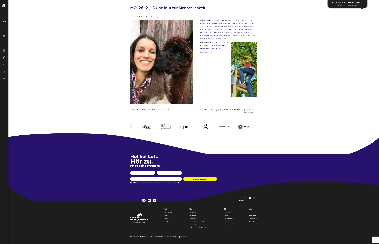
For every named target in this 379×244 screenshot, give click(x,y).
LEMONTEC (183, 236)
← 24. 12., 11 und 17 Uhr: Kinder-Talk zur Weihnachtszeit (149, 110)
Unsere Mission (228, 218)
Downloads (193, 224)
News (166, 215)
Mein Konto (252, 215)
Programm (193, 215)
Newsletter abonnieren (200, 179)
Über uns (226, 215)
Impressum (227, 224)
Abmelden (252, 221)
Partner (226, 221)
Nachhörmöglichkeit (207, 42)
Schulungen (168, 221)
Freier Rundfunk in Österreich (198, 228)
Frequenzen (168, 224)
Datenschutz (253, 218)
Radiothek (193, 218)
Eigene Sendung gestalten (197, 221)
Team (166, 218)
